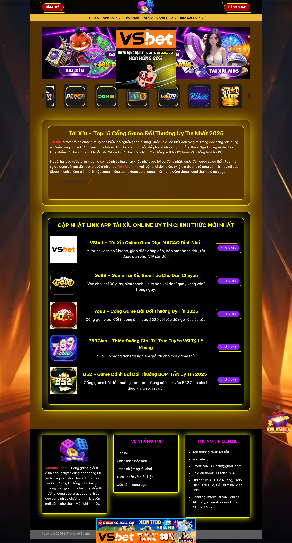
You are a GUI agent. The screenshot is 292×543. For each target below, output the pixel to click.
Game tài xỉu (166, 18)
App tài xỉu (112, 18)
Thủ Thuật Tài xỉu (138, 18)
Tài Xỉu (94, 18)
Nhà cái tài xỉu (191, 18)
